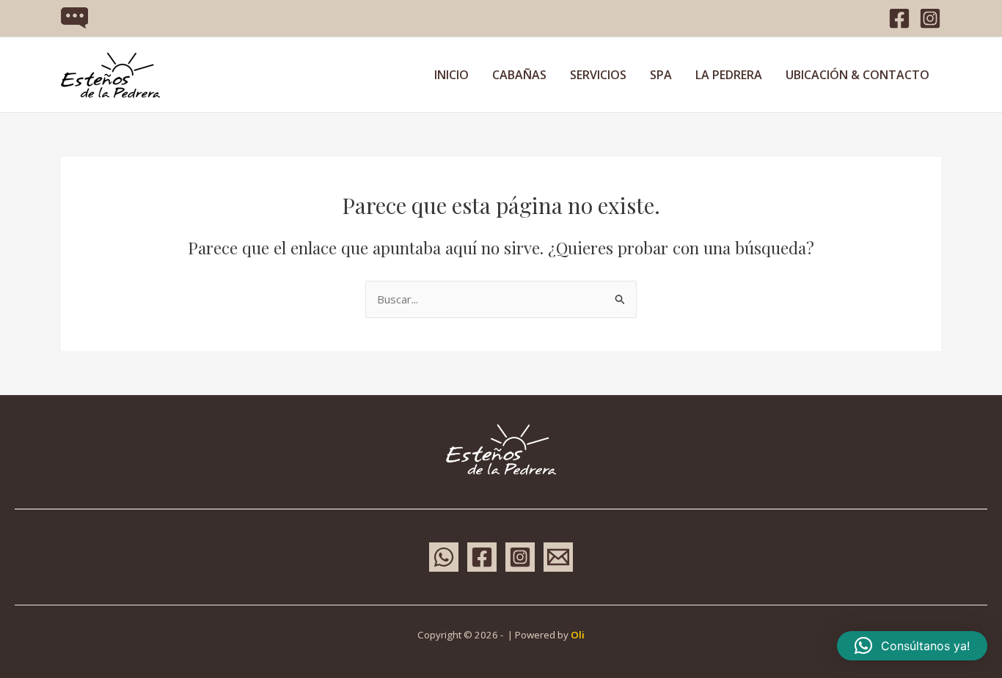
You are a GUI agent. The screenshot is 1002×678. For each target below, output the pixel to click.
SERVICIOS (598, 75)
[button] (912, 645)
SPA (661, 75)
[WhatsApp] (443, 557)
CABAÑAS (519, 75)
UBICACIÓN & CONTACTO (857, 75)
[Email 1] (558, 557)
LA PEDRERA (728, 75)
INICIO (451, 75)
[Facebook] (899, 18)
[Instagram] (930, 18)
